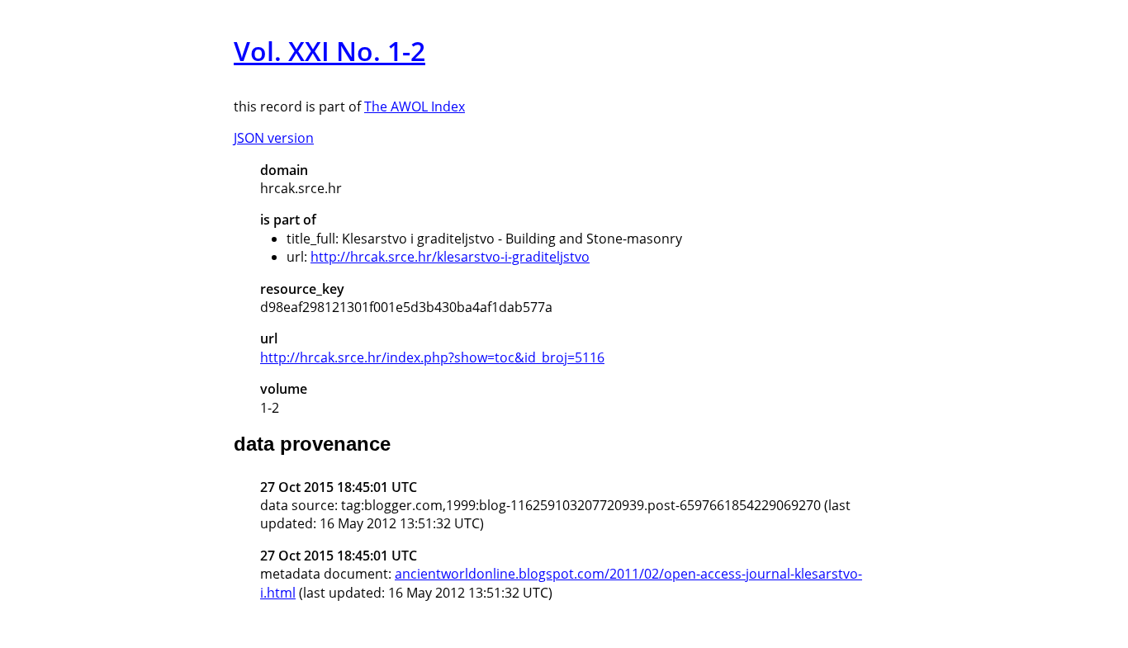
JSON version (274, 138)
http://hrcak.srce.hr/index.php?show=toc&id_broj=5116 (432, 357)
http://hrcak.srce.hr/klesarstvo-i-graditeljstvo (450, 257)
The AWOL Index (414, 106)
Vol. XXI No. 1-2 (329, 51)
